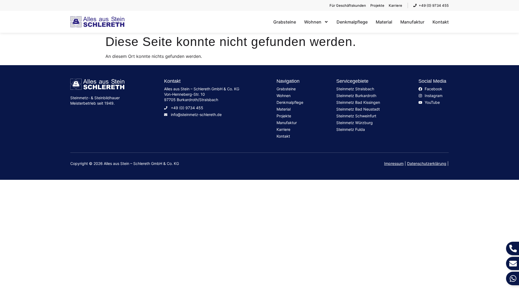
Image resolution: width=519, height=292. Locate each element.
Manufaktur (412, 22)
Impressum (394, 163)
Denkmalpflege (352, 22)
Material (384, 22)
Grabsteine (284, 22)
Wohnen (312, 22)
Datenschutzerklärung (426, 163)
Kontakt (440, 22)
